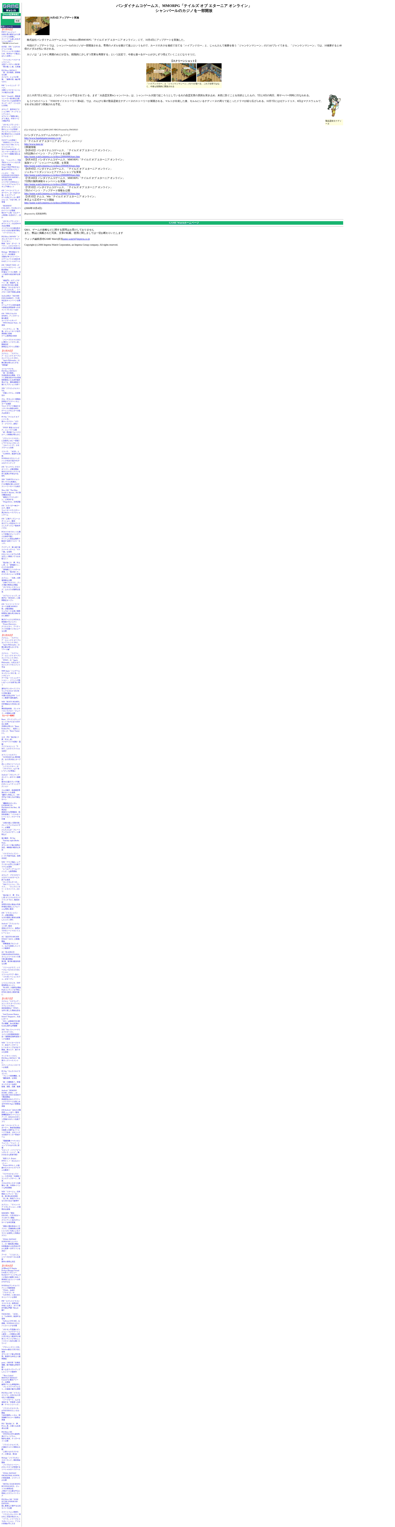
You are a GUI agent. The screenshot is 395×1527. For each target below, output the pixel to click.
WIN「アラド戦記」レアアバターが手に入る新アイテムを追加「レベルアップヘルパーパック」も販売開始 (11, 866)
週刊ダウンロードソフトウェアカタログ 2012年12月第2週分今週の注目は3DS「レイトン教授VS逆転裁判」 (11, 693)
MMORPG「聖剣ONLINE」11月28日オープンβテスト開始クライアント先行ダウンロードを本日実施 (11, 1217)
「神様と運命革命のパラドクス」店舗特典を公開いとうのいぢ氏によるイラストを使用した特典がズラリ (11, 1230)
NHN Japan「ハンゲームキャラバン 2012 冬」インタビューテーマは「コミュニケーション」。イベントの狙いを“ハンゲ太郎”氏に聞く (11, 678)
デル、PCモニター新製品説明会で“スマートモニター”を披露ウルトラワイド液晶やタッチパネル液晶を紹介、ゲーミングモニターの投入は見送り (11, 406)
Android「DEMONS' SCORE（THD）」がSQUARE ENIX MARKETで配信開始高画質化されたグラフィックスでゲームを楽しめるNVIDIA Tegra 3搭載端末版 (11, 1098)
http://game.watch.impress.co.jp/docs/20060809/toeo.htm (52, 175)
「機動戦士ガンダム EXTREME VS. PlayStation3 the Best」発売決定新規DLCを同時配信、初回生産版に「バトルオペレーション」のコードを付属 (11, 811)
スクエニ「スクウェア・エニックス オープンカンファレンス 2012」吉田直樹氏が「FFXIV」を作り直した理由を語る (11, 1005)
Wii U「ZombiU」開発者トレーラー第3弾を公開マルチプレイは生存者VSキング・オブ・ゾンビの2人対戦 (11, 100)
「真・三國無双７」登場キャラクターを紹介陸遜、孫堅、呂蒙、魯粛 (11, 1084)
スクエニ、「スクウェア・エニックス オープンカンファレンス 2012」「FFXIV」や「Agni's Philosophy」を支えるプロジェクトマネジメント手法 (11, 660)
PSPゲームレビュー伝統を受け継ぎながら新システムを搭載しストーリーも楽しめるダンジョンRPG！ (11, 36)
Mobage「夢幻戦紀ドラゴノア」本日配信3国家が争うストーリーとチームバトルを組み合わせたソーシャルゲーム (11, 256)
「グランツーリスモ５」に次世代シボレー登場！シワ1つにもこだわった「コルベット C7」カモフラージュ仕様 (11, 442)
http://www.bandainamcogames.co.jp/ (42, 138)
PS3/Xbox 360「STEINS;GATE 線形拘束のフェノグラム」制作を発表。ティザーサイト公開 (11, 1436)
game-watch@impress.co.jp (76, 239)
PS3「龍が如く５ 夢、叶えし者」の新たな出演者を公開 (11, 1426)
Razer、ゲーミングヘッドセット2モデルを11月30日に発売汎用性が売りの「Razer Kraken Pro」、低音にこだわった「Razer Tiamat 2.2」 (11, 726)
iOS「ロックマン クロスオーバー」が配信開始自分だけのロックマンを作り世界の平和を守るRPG (11, 471)
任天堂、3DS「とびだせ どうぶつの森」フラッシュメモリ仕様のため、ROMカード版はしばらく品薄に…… (11, 51)
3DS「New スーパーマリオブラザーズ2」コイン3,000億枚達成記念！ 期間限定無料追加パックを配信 (11, 1034)
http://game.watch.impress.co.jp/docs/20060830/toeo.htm (52, 166)
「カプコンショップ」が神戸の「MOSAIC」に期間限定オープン (11, 598)
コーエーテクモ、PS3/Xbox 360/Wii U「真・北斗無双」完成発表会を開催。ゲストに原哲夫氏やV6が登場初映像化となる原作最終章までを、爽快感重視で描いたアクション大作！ (11, 376)
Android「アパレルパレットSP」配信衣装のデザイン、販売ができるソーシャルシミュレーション (11, 928)
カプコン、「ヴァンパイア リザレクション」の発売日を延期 (11, 1207)
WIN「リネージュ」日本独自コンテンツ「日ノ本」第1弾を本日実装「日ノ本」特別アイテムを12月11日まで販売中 (11, 1196)
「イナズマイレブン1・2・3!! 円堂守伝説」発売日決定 (11, 856)
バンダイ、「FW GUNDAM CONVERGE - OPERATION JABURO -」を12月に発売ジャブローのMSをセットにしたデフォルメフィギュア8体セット (11, 179)
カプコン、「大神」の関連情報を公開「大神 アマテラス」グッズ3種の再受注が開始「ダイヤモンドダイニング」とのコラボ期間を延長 (11, 585)
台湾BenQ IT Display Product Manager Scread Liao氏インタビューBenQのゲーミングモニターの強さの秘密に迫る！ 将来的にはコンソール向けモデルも (12, 1275)
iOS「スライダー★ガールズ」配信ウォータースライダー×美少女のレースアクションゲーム (11, 510)
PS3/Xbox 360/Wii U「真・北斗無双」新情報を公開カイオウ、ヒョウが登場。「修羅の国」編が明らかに (11, 75)
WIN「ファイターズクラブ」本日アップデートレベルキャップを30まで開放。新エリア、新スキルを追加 (11, 1047)
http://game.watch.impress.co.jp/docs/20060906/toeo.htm (52, 156)
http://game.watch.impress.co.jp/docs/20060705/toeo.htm (52, 193)
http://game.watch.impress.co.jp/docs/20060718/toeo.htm (52, 184)
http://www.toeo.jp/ (33, 144)
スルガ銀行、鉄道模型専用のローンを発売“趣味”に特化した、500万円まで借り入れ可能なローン (11, 794)
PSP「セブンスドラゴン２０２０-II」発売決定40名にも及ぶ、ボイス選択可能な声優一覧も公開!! (11, 1305)
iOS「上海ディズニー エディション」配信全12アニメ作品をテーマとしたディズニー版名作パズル (11, 523)
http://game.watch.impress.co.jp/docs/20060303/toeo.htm (52, 202)
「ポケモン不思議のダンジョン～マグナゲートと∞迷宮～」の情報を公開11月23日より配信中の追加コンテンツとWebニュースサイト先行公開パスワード (11, 1336)
